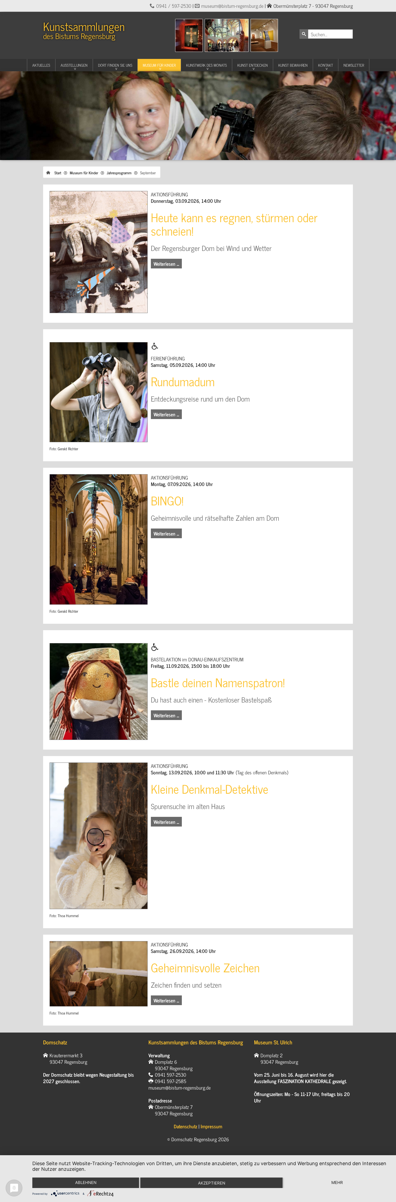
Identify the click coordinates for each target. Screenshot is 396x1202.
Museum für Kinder (159, 65)
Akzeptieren (211, 1183)
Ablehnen (85, 1182)
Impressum (211, 1126)
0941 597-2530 (170, 1074)
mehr (337, 1182)
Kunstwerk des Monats (206, 65)
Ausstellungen (74, 65)
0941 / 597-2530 (173, 6)
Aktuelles (41, 65)
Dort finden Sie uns (115, 65)
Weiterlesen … (166, 264)
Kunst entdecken (252, 65)
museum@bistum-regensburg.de (232, 6)
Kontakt (325, 65)
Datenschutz (185, 1126)
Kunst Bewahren (293, 65)
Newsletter (353, 65)
